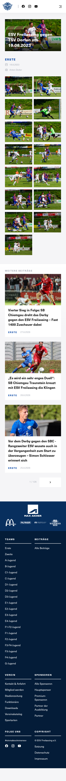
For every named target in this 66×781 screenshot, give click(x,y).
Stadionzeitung (13, 695)
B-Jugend (10, 566)
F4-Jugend (11, 657)
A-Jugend (10, 560)
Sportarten (11, 720)
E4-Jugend (11, 621)
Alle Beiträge (42, 548)
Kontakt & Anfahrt (15, 683)
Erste (8, 548)
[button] (60, 6)
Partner (39, 715)
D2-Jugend (11, 590)
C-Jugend (10, 578)
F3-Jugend (11, 651)
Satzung (39, 746)
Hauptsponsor (43, 689)
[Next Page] (50, 482)
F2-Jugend (11, 639)
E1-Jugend (11, 602)
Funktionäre (12, 702)
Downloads (11, 708)
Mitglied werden (14, 689)
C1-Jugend (11, 572)
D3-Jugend (11, 596)
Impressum (41, 758)
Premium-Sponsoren (41, 697)
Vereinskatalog (13, 714)
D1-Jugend (11, 584)
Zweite (9, 554)
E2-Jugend (11, 608)
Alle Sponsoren (43, 683)
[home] (7, 6)
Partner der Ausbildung (41, 707)
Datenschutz (42, 752)
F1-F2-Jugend (13, 627)
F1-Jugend (11, 633)
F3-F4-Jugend (13, 645)
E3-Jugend (11, 614)
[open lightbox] (18, 86)
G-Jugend (10, 663)
